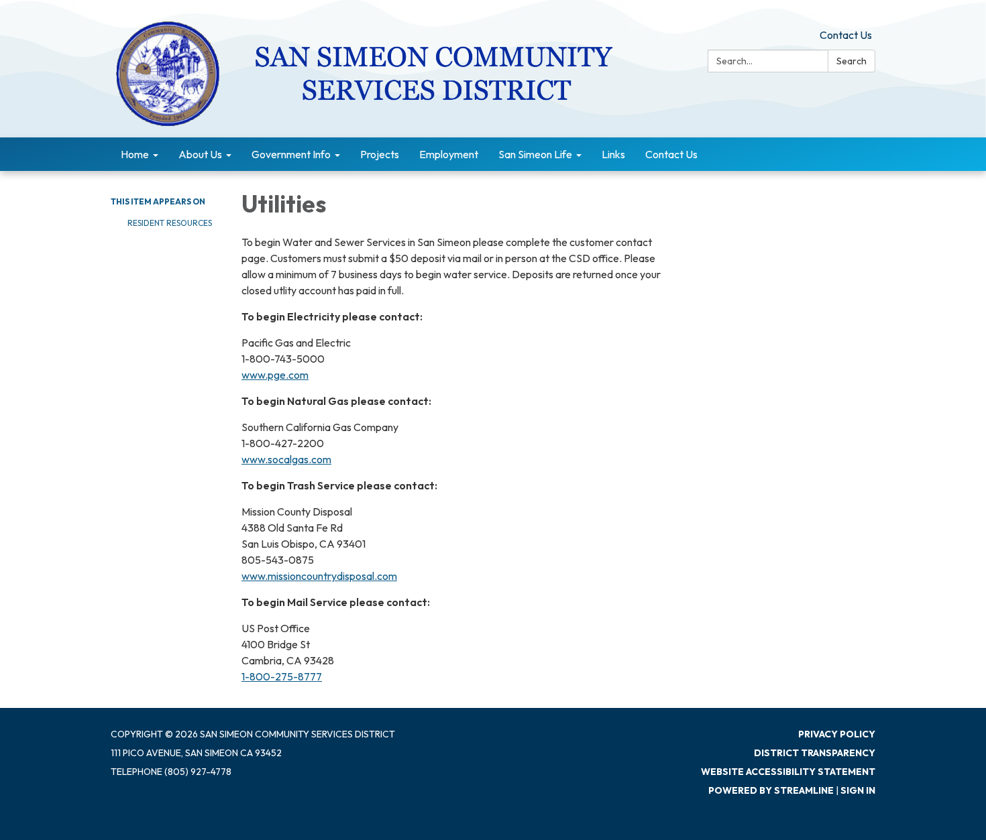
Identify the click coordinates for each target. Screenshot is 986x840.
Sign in (857, 790)
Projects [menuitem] (379, 154)
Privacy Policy (836, 734)
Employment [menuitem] (448, 154)
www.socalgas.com (286, 459)
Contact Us (846, 35)
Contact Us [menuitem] (671, 154)
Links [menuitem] (613, 154)
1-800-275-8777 (281, 676)
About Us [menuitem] (200, 154)
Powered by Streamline (771, 790)
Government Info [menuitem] (291, 154)
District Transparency (814, 753)
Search (851, 61)
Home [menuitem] (135, 154)
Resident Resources (170, 223)
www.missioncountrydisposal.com (319, 576)
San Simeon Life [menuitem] (535, 154)
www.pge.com (275, 374)
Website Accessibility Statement (788, 772)
